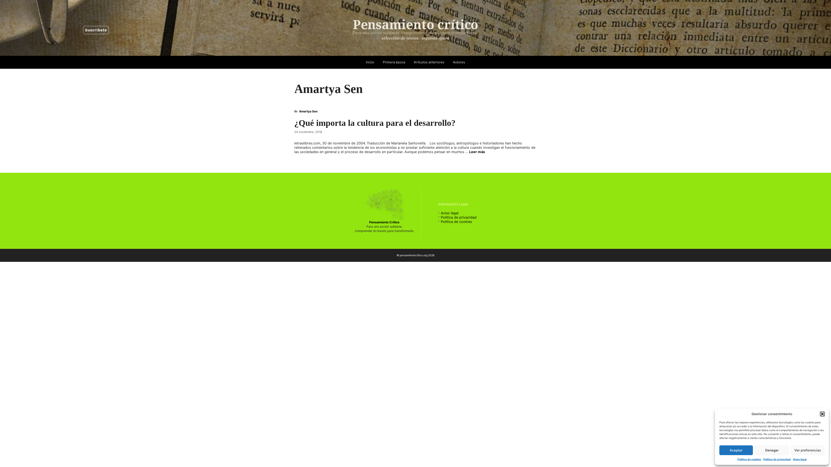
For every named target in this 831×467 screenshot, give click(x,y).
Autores (459, 62)
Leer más (477, 152)
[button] (822, 414)
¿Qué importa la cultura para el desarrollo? (375, 123)
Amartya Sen (308, 111)
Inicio (370, 62)
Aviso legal (800, 459)
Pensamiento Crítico (384, 222)
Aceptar (736, 450)
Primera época (394, 62)
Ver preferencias (807, 450)
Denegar (772, 450)
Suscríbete (96, 30)
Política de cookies (749, 459)
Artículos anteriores (429, 62)
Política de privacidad (777, 459)
